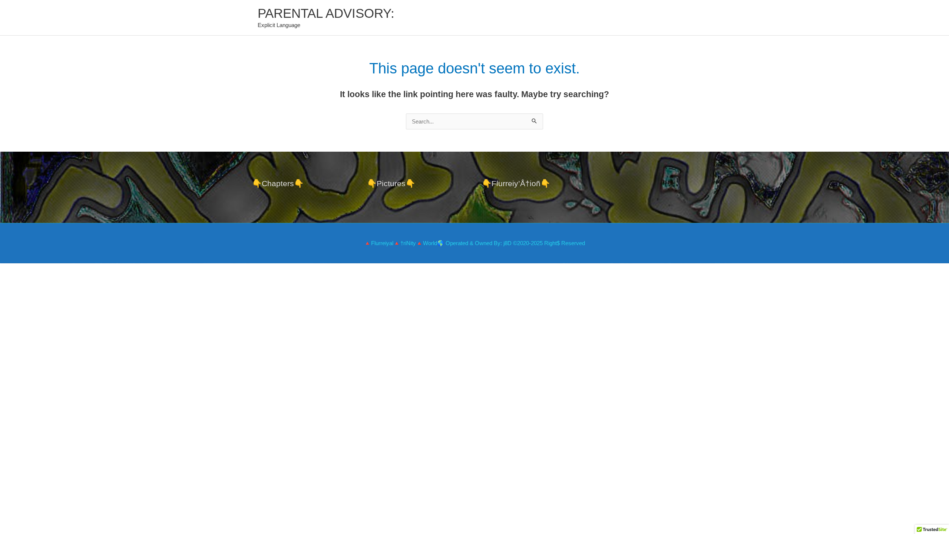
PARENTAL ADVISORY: (326, 13)
